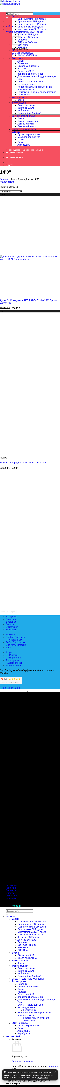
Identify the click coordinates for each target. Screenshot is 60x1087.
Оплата (10, 624)
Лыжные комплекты (28, 121)
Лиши (20, 61)
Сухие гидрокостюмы (28, 134)
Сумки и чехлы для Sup (30, 81)
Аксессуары (18, 58)
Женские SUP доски (28, 34)
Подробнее (42, 1077)
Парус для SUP (25, 71)
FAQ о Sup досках (15, 642)
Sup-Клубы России (16, 645)
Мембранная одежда (28, 137)
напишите (53, 1066)
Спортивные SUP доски (30, 26)
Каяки (20, 100)
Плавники (22, 63)
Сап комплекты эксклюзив (31, 19)
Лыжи (20, 118)
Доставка (11, 622)
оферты (16, 906)
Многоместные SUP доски (31, 29)
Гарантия (11, 619)
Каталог (10, 916)
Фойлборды (23, 110)
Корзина (10, 634)
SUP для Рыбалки (27, 42)
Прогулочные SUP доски (30, 21)
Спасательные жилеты (24, 129)
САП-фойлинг (13, 657)
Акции (39, 150)
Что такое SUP (14, 639)
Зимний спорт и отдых (24, 116)
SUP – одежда (20, 1023)
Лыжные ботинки (26, 126)
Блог (8, 647)
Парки (20, 139)
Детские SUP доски (27, 37)
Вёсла (15, 50)
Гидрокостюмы (14, 663)
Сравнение (28, 150)
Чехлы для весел (26, 84)
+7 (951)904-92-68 (14, 152)
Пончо (20, 142)
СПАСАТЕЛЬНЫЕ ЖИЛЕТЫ (28, 979)
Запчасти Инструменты (30, 74)
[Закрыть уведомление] (55, 1072)
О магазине (12, 627)
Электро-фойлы (26, 105)
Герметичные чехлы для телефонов (36, 92)
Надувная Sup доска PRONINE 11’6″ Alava (23, 462)
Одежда (16, 132)
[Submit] (7, 17)
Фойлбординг (19, 102)
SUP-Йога (22, 47)
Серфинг (22, 39)
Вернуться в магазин (23, 1061)
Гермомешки (24, 94)
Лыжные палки (25, 123)
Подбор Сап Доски (16, 637)
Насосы (21, 68)
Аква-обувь (23, 1031)
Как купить (11, 616)
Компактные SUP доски (30, 32)
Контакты (11, 629)
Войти (9, 26)
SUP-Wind (23, 45)
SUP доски (11, 655)
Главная (4, 179)
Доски (15, 16)
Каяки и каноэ (19, 97)
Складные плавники (28, 66)
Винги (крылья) (25, 108)
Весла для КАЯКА (27, 55)
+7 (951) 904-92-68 (10, 688)
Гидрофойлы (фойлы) (29, 113)
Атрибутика (23, 1033)
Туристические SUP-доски (31, 24)
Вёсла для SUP (25, 53)
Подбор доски (13, 150)
